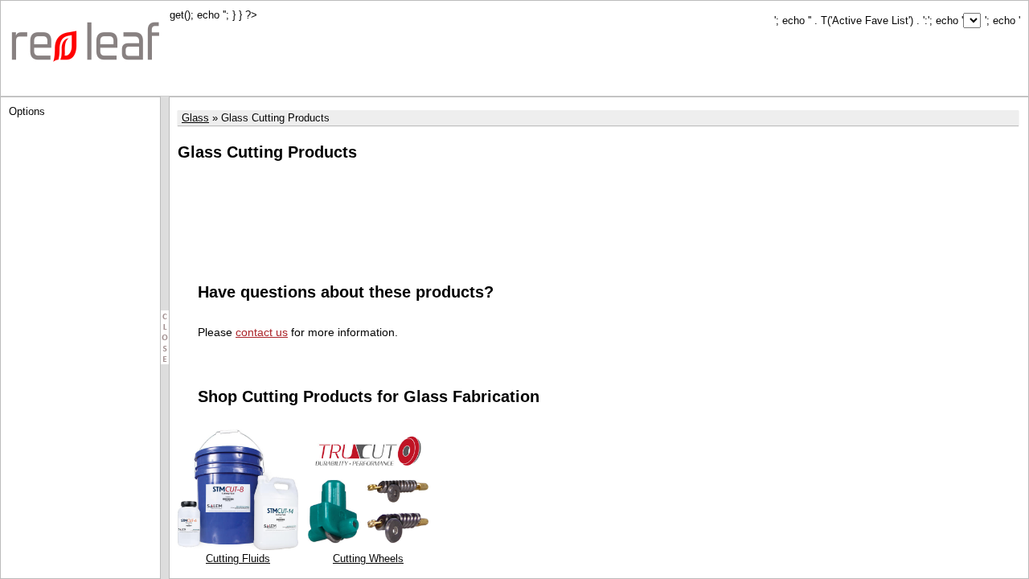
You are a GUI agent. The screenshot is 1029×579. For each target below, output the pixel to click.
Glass (195, 118)
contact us (262, 332)
